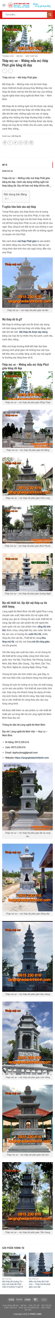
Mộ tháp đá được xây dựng (33, 332)
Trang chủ (7, 56)
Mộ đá (19, 56)
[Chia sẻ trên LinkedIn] (31, 142)
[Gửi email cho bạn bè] (20, 142)
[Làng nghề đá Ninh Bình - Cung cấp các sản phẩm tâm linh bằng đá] (29, 5)
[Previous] (2, 1273)
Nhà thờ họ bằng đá (29, 1308)
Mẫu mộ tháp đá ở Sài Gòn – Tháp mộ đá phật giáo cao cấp (39, 1284)
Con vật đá (34, 1305)
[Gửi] (50, 14)
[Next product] (4, 71)
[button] (4, 5)
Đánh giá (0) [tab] (7, 171)
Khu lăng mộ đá (11, 1305)
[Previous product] (10, 71)
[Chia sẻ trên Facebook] (10, 142)
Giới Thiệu (46, 1308)
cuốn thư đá (34, 634)
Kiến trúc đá (10, 1308)
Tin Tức (27, 1310)
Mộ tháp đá (32, 56)
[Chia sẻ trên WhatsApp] (4, 142)
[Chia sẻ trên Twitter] (15, 142)
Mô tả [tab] (4, 164)
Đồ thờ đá (46, 1305)
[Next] (52, 1273)
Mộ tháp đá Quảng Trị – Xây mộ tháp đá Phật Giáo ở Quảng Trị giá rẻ (13, 1284)
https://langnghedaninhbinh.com (32, 757)
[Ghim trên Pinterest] (26, 142)
